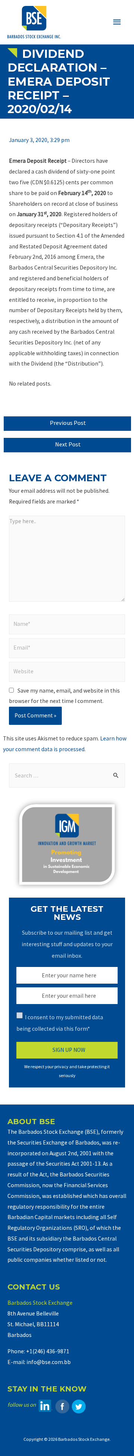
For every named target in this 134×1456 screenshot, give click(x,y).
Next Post (68, 444)
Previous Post (68, 423)
